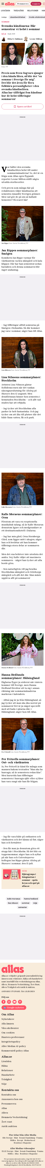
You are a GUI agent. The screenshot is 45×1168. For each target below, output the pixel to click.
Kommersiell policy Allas (15, 1050)
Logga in (36, 4)
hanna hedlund (31, 899)
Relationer (32, 10)
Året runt (7, 1121)
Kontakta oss (9, 1094)
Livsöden (6, 1061)
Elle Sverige (7, 1138)
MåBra (13, 1140)
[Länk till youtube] (14, 1002)
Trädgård (19, 10)
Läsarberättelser (17, 17)
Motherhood (29, 1140)
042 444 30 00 (35, 1159)
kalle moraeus (13, 899)
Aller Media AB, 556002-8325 (28, 1163)
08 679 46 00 (36, 1165)
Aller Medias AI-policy (14, 1046)
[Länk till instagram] (9, 1002)
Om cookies (8, 1032)
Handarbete (8, 1074)
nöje (4, 34)
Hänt (16, 1138)
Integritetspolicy (11, 1041)
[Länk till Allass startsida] (10, 4)
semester (22, 907)
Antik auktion (9, 1126)
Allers (5, 1112)
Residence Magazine (22, 1143)
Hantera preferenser (13, 1037)
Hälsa (5, 1065)
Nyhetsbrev (8, 1019)
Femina (39, 1138)
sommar (5, 22)
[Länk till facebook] (4, 1002)
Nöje (4, 1083)
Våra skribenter (10, 1028)
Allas (4, 1108)
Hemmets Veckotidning (14, 1117)
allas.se (40, 1161)
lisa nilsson (13, 903)
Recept (20, 1140)
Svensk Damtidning (27, 1138)
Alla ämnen (8, 1023)
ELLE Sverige (7, 1151)
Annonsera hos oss (12, 1099)
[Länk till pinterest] (20, 1002)
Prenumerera (22, 4)
